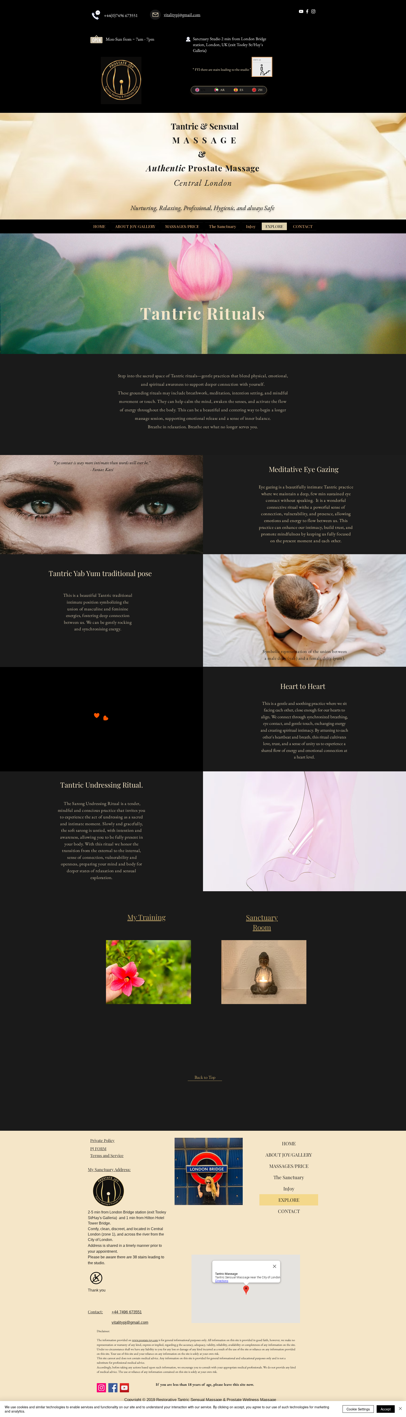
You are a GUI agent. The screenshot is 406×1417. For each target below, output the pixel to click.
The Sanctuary (288, 1177)
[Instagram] (101, 1387)
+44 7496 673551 (127, 1312)
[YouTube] (124, 1387)
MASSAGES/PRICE (288, 1166)
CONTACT (289, 1211)
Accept (386, 1409)
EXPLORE (288, 1200)
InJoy (288, 1188)
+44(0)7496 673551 (121, 15)
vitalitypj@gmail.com (182, 15)
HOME (289, 1143)
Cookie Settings (358, 1409)
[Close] (400, 1409)
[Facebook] (112, 1387)
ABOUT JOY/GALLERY (288, 1154)
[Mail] (155, 15)
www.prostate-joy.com (145, 1340)
